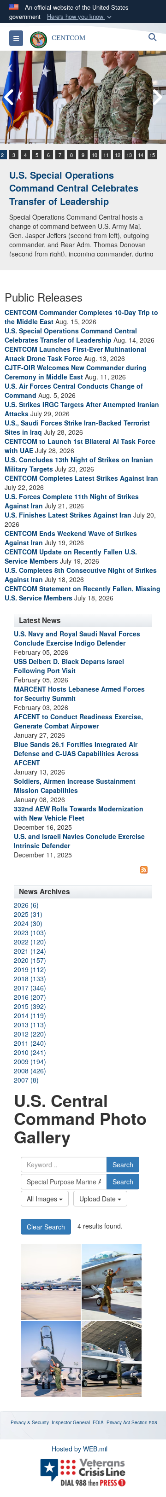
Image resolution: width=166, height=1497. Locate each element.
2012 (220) (30, 1033)
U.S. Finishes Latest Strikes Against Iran (68, 514)
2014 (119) (30, 1015)
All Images (43, 1198)
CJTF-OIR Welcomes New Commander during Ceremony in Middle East (76, 372)
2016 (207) (30, 997)
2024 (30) (28, 923)
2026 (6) (26, 904)
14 (140, 154)
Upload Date (98, 1198)
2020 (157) (30, 960)
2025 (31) (28, 914)
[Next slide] (157, 97)
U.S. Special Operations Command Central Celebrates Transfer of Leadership (73, 188)
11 (106, 154)
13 (129, 154)
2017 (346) (30, 987)
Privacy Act (118, 1422)
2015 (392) (30, 1006)
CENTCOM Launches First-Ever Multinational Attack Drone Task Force (75, 353)
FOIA (98, 1422)
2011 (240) (30, 1043)
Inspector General (71, 1422)
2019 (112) (30, 969)
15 (152, 154)
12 (117, 154)
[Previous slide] (9, 97)
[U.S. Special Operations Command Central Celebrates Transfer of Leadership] (83, 97)
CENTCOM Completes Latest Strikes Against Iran (81, 478)
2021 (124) (30, 950)
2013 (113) (30, 1024)
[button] (80, 17)
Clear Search (46, 1226)
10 (94, 154)
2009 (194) (30, 1061)
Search (123, 1164)
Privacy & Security (30, 1422)
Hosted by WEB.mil (79, 1448)
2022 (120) (30, 941)
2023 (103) (30, 932)
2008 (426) (30, 1070)
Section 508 (144, 1422)
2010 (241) (30, 1052)
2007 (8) (26, 1079)
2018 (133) (30, 978)
